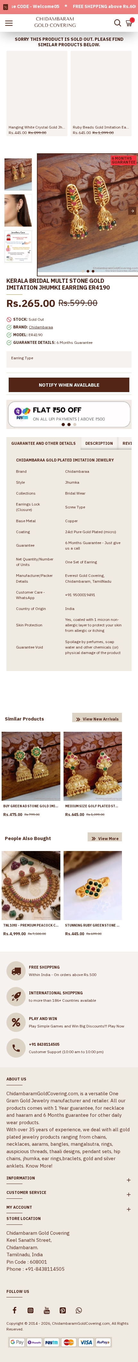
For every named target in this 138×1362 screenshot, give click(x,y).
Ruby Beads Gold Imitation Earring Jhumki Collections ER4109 (101, 127)
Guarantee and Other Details (43, 443)
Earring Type (22, 357)
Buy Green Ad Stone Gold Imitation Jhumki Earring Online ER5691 (31, 806)
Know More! (39, 1166)
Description (99, 443)
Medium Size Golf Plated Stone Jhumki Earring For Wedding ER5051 (93, 806)
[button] (43, 211)
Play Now (116, 1026)
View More (108, 838)
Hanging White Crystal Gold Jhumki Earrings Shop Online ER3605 (37, 127)
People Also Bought (28, 838)
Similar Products (24, 719)
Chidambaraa (41, 327)
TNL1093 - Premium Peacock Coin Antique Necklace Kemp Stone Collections (31, 925)
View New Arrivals (101, 719)
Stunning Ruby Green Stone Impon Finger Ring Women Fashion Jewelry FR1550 (93, 925)
